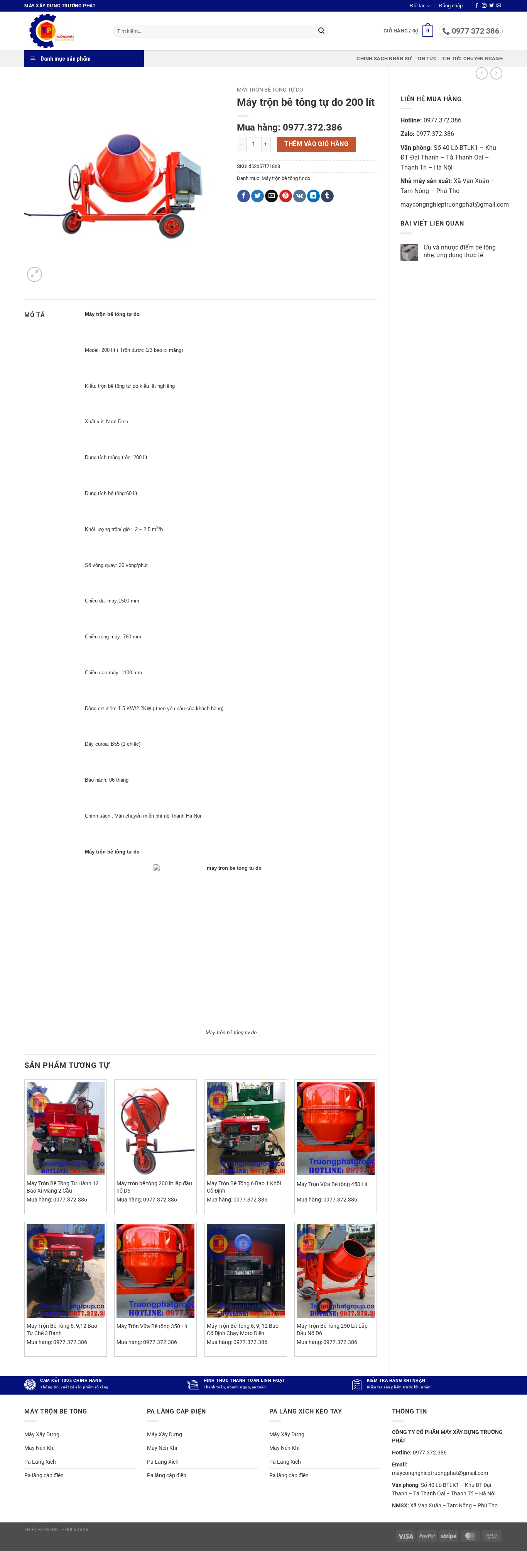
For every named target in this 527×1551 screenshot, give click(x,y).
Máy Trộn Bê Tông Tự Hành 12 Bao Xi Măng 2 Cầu (63, 1187)
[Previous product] (496, 73)
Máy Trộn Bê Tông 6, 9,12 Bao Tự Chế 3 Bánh (62, 1330)
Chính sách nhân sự (383, 58)
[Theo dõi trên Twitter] (491, 5)
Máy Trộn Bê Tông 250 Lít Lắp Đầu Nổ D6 (332, 1330)
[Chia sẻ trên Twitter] (257, 196)
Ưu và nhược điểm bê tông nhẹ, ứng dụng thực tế (460, 251)
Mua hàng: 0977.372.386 (289, 127)
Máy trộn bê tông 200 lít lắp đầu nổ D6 (154, 1187)
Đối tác (418, 5)
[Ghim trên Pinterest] (285, 196)
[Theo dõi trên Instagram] (484, 5)
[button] (451, 6)
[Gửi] (321, 31)
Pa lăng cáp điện (44, 1475)
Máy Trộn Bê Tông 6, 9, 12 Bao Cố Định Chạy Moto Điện (243, 1330)
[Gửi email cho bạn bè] (271, 196)
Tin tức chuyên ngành (472, 58)
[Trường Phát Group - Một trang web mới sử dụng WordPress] (62, 31)
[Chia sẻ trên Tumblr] (327, 196)
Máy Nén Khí (39, 1448)
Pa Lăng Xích (40, 1462)
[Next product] (482, 73)
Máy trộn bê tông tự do (270, 90)
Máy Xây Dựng (41, 1434)
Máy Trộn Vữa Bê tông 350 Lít (152, 1326)
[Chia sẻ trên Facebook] (243, 196)
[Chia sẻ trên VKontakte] (299, 196)
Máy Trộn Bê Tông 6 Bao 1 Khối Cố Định (244, 1187)
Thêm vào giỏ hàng (316, 144)
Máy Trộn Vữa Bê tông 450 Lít (332, 1184)
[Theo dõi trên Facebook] (477, 5)
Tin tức (427, 58)
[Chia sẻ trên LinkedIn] (313, 196)
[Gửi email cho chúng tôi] (499, 5)
